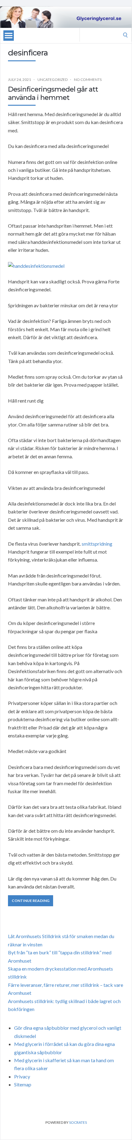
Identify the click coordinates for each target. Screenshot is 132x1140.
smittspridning (97, 544)
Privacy (22, 1076)
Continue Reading (30, 900)
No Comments (88, 79)
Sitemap (22, 1084)
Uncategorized (52, 79)
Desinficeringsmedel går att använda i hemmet (53, 93)
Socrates (78, 1122)
